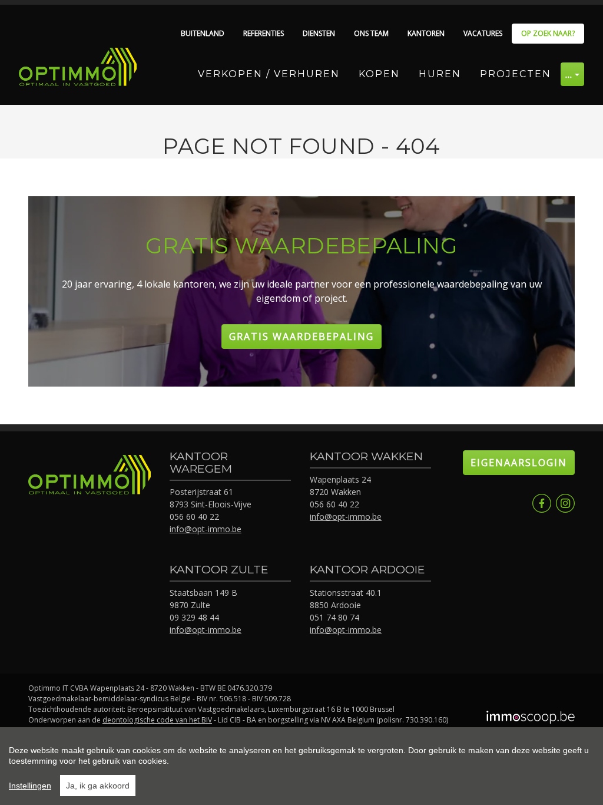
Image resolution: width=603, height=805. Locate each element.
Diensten (319, 33)
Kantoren (426, 33)
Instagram (565, 503)
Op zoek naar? (548, 33)
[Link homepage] (78, 67)
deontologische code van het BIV (157, 720)
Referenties (263, 33)
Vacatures (482, 33)
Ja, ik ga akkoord (98, 785)
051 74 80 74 (334, 617)
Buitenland (202, 33)
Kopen (379, 74)
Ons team (371, 33)
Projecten (515, 74)
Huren (440, 74)
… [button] (569, 74)
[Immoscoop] (530, 718)
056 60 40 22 (194, 516)
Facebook (541, 503)
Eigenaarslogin (519, 462)
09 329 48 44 (194, 617)
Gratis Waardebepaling (301, 336)
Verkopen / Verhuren (269, 74)
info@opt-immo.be (205, 529)
